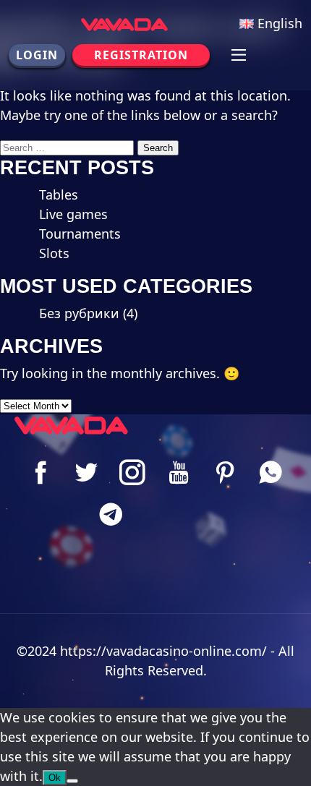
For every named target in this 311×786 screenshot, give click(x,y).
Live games (73, 214)
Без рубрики (79, 313)
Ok (54, 777)
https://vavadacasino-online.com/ (163, 650)
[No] (72, 781)
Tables (58, 194)
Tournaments (80, 233)
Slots (54, 253)
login (37, 55)
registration (141, 55)
